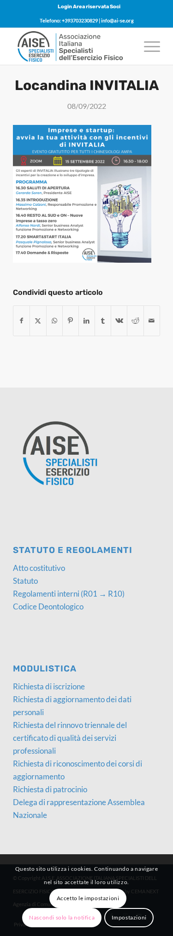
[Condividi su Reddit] (135, 320)
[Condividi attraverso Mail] (152, 320)
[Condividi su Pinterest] (70, 320)
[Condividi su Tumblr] (103, 320)
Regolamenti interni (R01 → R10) (69, 593)
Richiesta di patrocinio (50, 789)
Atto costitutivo (39, 568)
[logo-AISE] (72, 46)
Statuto (25, 581)
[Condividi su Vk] (119, 320)
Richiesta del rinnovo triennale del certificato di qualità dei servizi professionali (70, 738)
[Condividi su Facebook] (21, 320)
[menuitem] (89, 7)
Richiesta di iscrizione (49, 686)
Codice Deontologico (48, 606)
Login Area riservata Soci (89, 7)
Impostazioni (129, 917)
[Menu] (147, 46)
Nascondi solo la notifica (62, 917)
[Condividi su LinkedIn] (87, 320)
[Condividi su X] (38, 320)
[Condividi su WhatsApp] (54, 320)
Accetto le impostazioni (88, 898)
